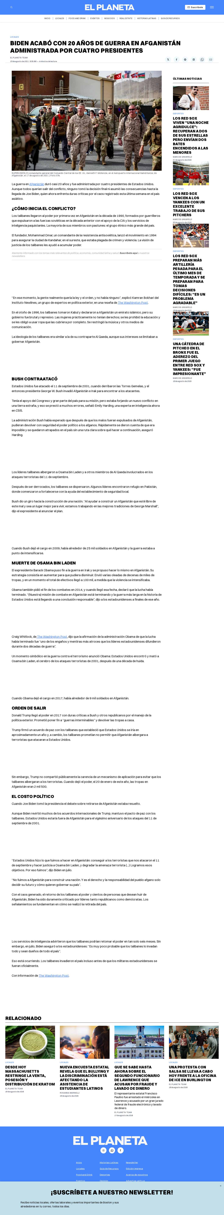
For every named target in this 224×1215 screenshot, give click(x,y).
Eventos (95, 18)
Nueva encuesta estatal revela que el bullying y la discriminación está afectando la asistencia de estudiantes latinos (84, 1078)
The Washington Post (133, 302)
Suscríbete (197, 7)
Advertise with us (135, 1180)
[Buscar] (11, 7)
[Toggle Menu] (212, 7)
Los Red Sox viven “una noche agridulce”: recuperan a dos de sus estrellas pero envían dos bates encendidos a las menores (191, 135)
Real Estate (126, 18)
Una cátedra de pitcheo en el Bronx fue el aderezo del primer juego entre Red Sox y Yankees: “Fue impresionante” (189, 359)
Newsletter (132, 1162)
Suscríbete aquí (128, 252)
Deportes (178, 113)
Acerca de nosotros (137, 1174)
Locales (59, 18)
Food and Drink (77, 18)
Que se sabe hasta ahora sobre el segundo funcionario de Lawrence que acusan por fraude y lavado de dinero (137, 1078)
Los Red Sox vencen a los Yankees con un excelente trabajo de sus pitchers (189, 204)
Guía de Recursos (170, 18)
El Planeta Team (19, 58)
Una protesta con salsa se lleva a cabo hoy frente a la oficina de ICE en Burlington (192, 1073)
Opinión (104, 1180)
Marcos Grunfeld (182, 157)
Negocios (109, 18)
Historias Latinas (146, 18)
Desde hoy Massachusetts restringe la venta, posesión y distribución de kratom (30, 1075)
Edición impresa (134, 1168)
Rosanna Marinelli (70, 1093)
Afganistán (36, 184)
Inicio (47, 18)
